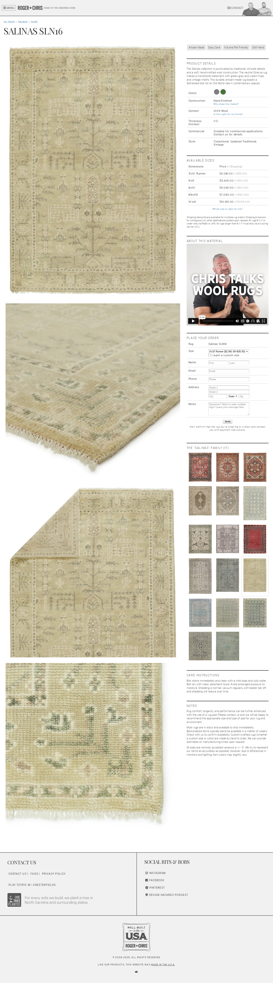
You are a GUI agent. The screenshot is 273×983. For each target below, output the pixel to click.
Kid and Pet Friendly (236, 47)
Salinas (22, 21)
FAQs (34, 873)
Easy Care (214, 47)
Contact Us (18, 873)
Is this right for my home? (228, 114)
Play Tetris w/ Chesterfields (32, 884)
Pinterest (156, 887)
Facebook (156, 880)
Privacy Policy (54, 873)
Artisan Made (196, 47)
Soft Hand (258, 47)
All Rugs (9, 21)
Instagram (156, 873)
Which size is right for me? (227, 209)
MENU (10, 8)
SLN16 (34, 21)
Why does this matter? (226, 104)
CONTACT (236, 8)
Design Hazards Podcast (168, 894)
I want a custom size (225, 355)
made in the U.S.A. (163, 964)
